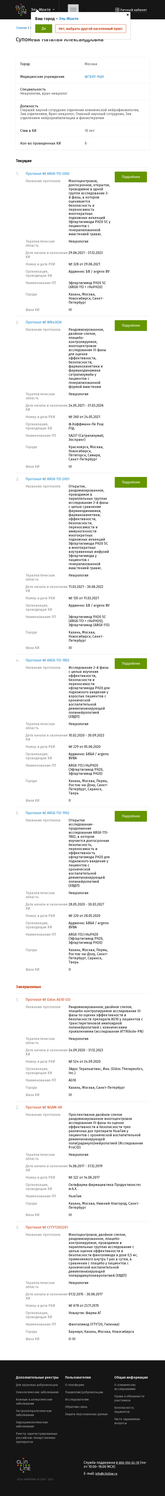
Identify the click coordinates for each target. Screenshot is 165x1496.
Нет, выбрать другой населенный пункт (91, 29)
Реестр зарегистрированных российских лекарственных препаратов (36, 1438)
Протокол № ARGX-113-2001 (47, 479)
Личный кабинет (133, 10)
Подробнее (131, 177)
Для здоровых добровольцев (37, 1385)
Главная (21, 28)
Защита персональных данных (86, 1414)
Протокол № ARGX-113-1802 (47, 660)
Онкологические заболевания (37, 1392)
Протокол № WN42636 (44, 322)
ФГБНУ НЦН (94, 77)
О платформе (74, 1385)
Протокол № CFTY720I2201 (47, 1227)
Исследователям (77, 1399)
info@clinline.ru (106, 1474)
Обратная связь (76, 1407)
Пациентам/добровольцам (84, 1392)
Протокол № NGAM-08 (44, 1107)
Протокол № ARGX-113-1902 (47, 813)
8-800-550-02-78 (127, 1463)
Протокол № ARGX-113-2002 (48, 174)
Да (44, 28)
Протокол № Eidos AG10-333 (48, 1000)
